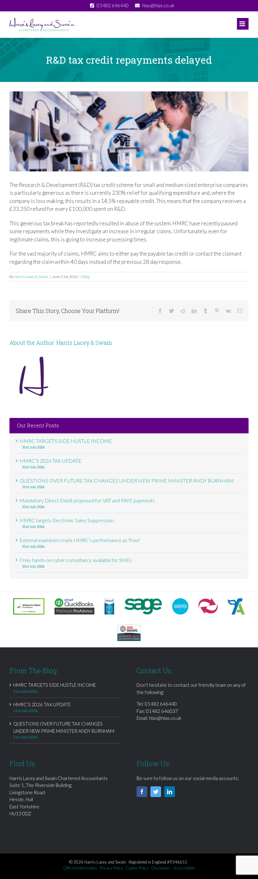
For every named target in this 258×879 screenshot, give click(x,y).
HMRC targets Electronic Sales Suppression (67, 520)
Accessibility (184, 867)
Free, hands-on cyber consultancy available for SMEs (76, 560)
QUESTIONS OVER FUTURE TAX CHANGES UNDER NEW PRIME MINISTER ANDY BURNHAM (127, 480)
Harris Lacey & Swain (31, 276)
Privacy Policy (111, 867)
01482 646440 (161, 704)
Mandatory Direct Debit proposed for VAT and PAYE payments (87, 500)
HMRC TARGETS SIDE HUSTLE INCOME (66, 441)
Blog (85, 276)
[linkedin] (169, 791)
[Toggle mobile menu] (243, 24)
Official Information (80, 867)
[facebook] (142, 791)
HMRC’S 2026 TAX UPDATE (50, 461)
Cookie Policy (137, 867)
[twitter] (155, 791)
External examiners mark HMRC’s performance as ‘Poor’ (80, 540)
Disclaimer (161, 867)
